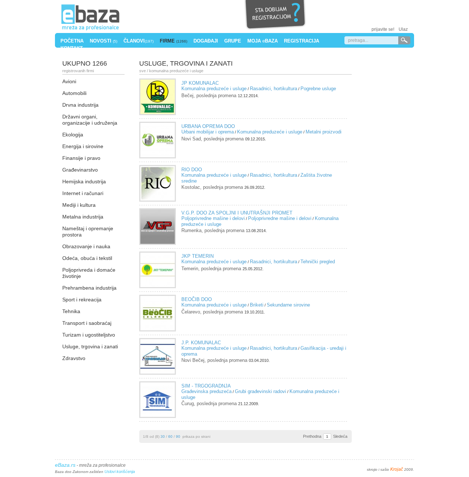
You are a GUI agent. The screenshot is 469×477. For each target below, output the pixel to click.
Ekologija (72, 134)
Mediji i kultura (79, 205)
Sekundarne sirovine (288, 305)
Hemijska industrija (84, 181)
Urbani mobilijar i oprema (207, 132)
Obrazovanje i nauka (86, 246)
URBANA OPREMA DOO (208, 126)
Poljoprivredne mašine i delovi (213, 218)
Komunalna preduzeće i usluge (214, 88)
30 (162, 436)
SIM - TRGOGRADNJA (206, 386)
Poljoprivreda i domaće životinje (88, 273)
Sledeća (340, 436)
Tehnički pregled (317, 261)
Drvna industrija (80, 105)
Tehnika (71, 311)
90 (178, 436)
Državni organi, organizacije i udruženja (89, 120)
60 (170, 436)
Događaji (205, 41)
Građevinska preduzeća (206, 391)
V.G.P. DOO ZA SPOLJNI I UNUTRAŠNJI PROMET (236, 213)
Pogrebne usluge (318, 88)
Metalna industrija (82, 217)
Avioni (69, 81)
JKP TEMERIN (197, 256)
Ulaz (403, 29)
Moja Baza (262, 41)
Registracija (301, 41)
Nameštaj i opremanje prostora (87, 231)
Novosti (103, 41)
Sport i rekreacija (81, 299)
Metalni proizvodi (323, 132)
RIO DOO (191, 169)
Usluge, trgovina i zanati (90, 346)
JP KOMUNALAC (200, 83)
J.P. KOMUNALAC (201, 342)
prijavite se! (383, 29)
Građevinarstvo (80, 170)
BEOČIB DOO (196, 299)
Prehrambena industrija (89, 288)
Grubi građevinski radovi (260, 391)
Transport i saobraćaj (86, 323)
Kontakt (71, 48)
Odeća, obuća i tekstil (87, 258)
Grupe (232, 41)
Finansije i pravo (81, 158)
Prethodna (312, 436)
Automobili (74, 93)
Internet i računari (82, 193)
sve (142, 71)
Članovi (138, 41)
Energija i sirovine (82, 146)
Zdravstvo (73, 358)
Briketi (256, 305)
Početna (72, 41)
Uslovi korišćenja (119, 471)
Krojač (396, 469)
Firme (173, 41)
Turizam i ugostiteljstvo (88, 335)
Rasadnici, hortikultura (273, 88)
